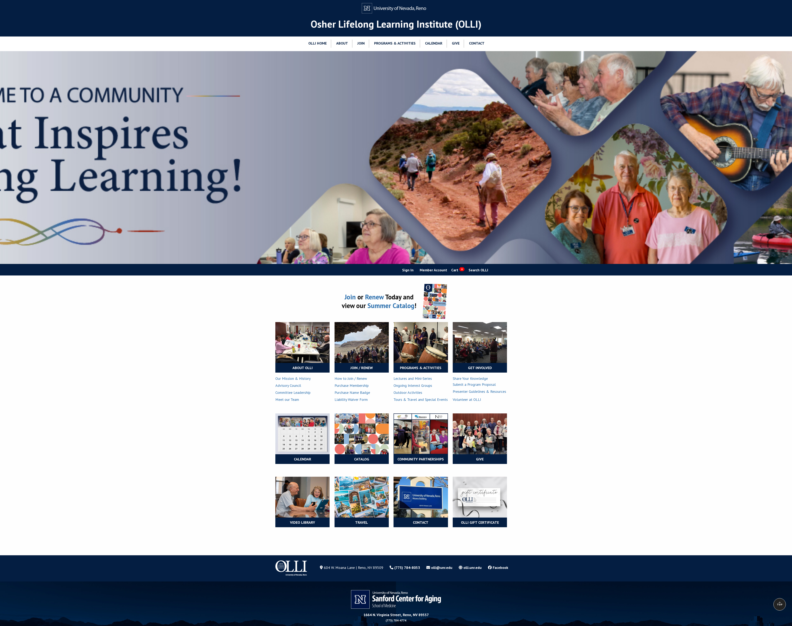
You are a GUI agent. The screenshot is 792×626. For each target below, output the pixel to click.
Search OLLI (478, 270)
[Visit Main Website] (396, 8)
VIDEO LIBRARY (302, 522)
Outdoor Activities (408, 392)
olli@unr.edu (441, 567)
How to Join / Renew (351, 378)
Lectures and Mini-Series (413, 378)
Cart (457, 270)
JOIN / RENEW (361, 367)
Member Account (433, 270)
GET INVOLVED (480, 367)
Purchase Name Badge (352, 392)
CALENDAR (302, 459)
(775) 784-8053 (406, 567)
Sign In (408, 270)
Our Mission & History (293, 378)
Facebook (500, 567)
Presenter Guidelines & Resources (479, 391)
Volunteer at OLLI (467, 399)
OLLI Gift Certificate (480, 522)
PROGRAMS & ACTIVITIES (420, 367)
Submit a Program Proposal (474, 384)
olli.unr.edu (472, 567)
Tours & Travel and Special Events (421, 399)
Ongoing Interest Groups (413, 385)
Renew (375, 297)
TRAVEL (361, 522)
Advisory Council (288, 385)
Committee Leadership (292, 392)
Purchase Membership (352, 385)
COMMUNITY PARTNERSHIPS (420, 459)
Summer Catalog (391, 305)
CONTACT (420, 522)
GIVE (480, 459)
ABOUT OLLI (302, 367)
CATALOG (361, 459)
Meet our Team (287, 399)
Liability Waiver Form (351, 399)
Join (351, 297)
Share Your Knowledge (470, 378)
